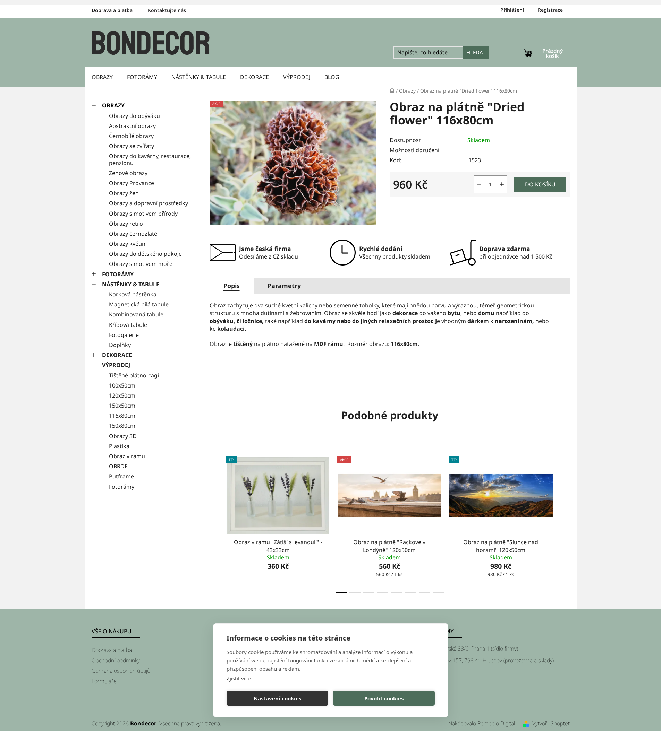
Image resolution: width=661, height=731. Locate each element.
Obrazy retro (126, 223)
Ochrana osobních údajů (121, 671)
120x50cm (122, 395)
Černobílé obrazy (131, 136)
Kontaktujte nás (167, 10)
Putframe (121, 476)
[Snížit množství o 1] (479, 184)
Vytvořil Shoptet (551, 723)
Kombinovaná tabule (136, 314)
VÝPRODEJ (116, 365)
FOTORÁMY (118, 274)
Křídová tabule (128, 325)
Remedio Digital (496, 723)
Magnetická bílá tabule (139, 304)
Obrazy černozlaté (133, 233)
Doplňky (120, 345)
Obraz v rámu (127, 456)
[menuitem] (102, 77)
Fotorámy (121, 486)
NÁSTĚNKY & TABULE (130, 284)
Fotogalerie (124, 335)
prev (215, 522)
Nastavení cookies (277, 698)
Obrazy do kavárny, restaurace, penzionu (150, 159)
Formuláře (104, 681)
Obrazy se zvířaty (131, 146)
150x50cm (122, 405)
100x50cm (122, 385)
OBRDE (118, 466)
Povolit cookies (384, 698)
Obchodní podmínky (116, 660)
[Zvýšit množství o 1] (502, 184)
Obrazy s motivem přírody (143, 213)
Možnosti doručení (414, 150)
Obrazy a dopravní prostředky (148, 203)
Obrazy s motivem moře (140, 264)
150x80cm (122, 425)
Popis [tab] (231, 285)
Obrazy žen (124, 193)
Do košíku (540, 184)
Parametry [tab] (284, 285)
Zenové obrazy (128, 173)
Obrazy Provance (131, 183)
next (564, 522)
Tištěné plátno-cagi (134, 375)
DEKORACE (117, 355)
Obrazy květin (127, 243)
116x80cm (122, 415)
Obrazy (113, 105)
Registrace (550, 10)
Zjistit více (239, 678)
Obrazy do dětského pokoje (145, 254)
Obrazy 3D (123, 436)
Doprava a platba (112, 10)
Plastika (119, 446)
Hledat (475, 52)
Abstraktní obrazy (132, 126)
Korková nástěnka (132, 294)
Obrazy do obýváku (134, 116)
